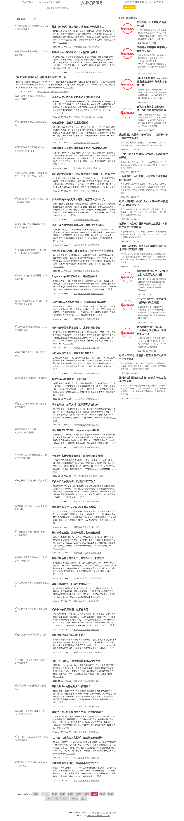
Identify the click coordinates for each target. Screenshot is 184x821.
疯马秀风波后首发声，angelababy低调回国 (75, 430)
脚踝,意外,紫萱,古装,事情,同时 (86, 732)
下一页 (74, 798)
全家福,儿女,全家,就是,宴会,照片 (87, 72)
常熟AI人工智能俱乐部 (105, 812)
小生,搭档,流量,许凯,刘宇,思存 (86, 46)
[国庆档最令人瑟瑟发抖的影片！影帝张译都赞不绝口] (32, 148)
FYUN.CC (85, 812)
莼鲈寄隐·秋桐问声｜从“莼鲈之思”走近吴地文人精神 (152, 272)
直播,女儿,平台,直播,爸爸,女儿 (86, 270)
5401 (57, 798)
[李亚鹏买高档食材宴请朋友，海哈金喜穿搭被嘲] (32, 456)
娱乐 (132, 2)
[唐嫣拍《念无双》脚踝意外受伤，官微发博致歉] (32, 712)
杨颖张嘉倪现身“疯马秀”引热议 (69, 635)
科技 (147, 2)
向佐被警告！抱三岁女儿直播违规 (70, 122)
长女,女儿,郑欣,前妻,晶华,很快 (86, 501)
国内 (24, 2)
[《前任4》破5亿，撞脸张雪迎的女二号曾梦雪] (32, 661)
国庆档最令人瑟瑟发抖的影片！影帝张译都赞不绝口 (79, 148)
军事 (142, 2)
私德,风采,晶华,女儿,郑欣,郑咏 (86, 629)
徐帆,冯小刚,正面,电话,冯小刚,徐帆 (88, 117)
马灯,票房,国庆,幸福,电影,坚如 (86, 780)
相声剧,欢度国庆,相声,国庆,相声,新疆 (52, 91)
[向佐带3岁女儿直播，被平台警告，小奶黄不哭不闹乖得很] (32, 251)
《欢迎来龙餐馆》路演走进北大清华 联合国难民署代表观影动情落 (142, 247)
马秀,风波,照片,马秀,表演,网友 (86, 319)
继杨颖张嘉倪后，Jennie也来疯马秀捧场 (74, 507)
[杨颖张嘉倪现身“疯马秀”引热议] (30, 634)
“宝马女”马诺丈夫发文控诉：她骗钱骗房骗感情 (77, 737)
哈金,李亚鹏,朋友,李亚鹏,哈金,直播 (88, 475)
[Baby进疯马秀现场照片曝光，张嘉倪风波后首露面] (32, 302)
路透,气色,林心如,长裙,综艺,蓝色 (87, 552)
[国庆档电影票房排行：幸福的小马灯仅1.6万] (32, 763)
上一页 (45, 794)
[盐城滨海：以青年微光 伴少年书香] (127, 28)
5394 (70, 794)
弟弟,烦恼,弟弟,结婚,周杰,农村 (86, 424)
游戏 (151, 2)
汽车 (53, 2)
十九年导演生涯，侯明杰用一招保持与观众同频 (151, 300)
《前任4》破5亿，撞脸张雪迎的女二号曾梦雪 (76, 660)
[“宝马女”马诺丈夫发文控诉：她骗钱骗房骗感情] (32, 738)
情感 (43, 2)
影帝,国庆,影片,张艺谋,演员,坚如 (87, 168)
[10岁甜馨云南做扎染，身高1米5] (31, 377)
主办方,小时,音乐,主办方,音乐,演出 (88, 578)
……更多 (63, 42)
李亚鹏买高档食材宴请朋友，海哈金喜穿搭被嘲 (77, 455)
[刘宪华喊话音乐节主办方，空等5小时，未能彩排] (32, 558)
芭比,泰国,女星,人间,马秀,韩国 (86, 706)
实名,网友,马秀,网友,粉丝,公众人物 (88, 293)
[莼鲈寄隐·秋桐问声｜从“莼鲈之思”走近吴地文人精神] (127, 277)
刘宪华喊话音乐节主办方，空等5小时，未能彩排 (78, 558)
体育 (127, 2)
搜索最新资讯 (129, 7)
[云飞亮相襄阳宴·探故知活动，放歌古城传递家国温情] (127, 112)
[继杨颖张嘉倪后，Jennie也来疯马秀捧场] (32, 507)
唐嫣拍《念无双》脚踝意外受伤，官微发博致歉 (77, 712)
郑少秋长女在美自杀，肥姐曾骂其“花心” (73, 481)
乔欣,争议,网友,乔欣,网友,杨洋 (86, 373)
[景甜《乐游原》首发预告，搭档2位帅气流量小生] (32, 27)
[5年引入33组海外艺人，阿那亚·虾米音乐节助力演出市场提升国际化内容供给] (127, 84)
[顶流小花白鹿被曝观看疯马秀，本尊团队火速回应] (32, 225)
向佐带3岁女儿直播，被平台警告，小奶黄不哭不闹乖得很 (83, 250)
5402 (65, 798)
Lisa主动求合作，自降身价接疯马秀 (71, 584)
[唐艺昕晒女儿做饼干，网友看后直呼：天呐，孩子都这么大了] (32, 174)
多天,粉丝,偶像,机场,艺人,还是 (86, 219)
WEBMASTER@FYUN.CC (98, 815)
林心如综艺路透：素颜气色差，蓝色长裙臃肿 (76, 532)
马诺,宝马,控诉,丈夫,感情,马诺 (86, 757)
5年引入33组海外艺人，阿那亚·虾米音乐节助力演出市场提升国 (152, 81)
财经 (137, 2)
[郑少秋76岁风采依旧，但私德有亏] (32, 609)
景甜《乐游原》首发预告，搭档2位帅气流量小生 (78, 26)
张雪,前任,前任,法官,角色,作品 (86, 680)
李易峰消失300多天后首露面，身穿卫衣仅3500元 (78, 199)
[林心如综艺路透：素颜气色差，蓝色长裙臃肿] (32, 533)
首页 (36, 794)
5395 (78, 794)
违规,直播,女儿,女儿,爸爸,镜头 (86, 142)
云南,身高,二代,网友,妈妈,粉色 (86, 398)
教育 (156, 2)
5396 (86, 794)
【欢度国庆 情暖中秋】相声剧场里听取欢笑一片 (40, 77)
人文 (48, 2)
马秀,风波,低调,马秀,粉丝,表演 (86, 447)
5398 (102, 794)
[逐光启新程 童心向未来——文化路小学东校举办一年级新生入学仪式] (127, 332)
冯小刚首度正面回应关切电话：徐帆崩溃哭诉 (76, 97)
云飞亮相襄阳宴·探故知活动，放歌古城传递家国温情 (151, 108)
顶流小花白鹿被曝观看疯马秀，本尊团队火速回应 (78, 225)
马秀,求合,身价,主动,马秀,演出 (86, 601)
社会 (34, 2)
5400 (48, 798)
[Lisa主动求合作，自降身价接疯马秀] (32, 584)
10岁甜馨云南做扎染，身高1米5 (69, 378)
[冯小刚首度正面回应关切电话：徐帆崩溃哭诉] (32, 97)
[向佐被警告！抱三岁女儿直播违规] (32, 122)
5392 (54, 794)
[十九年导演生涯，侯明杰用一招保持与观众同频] (127, 304)
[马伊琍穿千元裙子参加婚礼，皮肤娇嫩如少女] (32, 328)
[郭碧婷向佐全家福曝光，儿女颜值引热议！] (32, 52)
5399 (110, 794)
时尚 (39, 2)
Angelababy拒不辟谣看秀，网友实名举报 (74, 276)
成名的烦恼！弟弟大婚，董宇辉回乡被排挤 (75, 404)
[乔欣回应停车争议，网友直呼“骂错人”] (32, 353)
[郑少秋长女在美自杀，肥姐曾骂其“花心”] (32, 481)
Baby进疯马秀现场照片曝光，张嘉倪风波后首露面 (79, 302)
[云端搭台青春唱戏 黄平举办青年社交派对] (127, 53)
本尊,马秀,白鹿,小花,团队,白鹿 (86, 245)
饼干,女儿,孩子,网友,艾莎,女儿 (86, 191)
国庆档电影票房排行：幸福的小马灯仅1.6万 (75, 763)
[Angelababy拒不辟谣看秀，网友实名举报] (32, 276)
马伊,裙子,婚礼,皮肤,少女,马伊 (86, 347)
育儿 (161, 2)
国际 (29, 2)
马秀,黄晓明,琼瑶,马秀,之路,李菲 (87, 652)
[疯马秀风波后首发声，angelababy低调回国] (32, 430)
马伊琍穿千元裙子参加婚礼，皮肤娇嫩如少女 (76, 327)
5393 (62, 794)
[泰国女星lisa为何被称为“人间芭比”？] (32, 686)
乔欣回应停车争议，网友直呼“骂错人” (72, 353)
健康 (58, 2)
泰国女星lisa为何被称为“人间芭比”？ (72, 686)
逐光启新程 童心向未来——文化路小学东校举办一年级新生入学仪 (152, 330)
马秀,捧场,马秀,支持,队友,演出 (86, 527)
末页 (83, 798)
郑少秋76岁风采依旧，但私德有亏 (70, 609)
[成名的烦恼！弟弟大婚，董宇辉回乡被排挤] (32, 404)
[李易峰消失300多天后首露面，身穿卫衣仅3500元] (32, 199)
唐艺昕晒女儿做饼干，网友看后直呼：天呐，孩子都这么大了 (84, 173)
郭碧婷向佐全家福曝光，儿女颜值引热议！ (75, 52)
